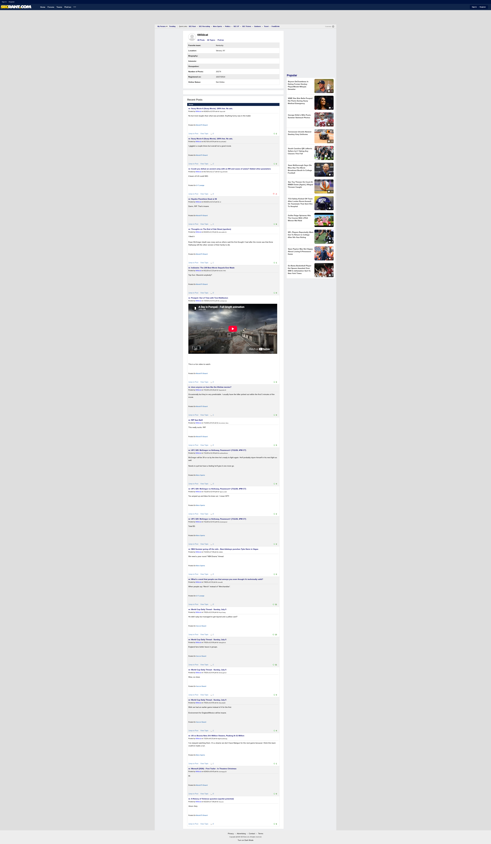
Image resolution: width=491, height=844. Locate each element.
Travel (266, 26)
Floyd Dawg (222, 612)
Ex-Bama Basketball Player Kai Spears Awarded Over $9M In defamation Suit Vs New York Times (299, 269)
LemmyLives (223, 301)
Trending (172, 26)
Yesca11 (221, 801)
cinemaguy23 (223, 771)
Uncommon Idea (223, 423)
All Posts (201, 40)
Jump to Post (193, 134)
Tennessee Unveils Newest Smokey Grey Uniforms (299, 133)
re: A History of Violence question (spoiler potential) (211, 799)
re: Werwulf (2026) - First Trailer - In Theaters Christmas (212, 769)
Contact (252, 833)
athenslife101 (223, 232)
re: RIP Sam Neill (195, 420)
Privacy (231, 833)
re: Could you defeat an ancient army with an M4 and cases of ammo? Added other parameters (229, 169)
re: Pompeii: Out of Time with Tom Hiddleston (208, 298)
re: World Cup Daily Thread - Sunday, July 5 (207, 609)
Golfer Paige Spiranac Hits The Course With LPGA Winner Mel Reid (299, 218)
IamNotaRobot (223, 453)
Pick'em (67, 7)
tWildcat (198, 111)
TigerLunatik (223, 491)
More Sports (217, 26)
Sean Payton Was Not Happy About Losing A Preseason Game (300, 251)
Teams (59, 7)
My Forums (162, 26)
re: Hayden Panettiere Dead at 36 (202, 199)
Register (12, 2)
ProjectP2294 (223, 172)
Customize (328, 26)
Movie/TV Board (202, 125)
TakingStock (222, 642)
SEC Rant (192, 26)
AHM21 (221, 552)
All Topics (211, 40)
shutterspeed (223, 522)
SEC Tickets (246, 26)
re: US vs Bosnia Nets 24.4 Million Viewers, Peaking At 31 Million (216, 736)
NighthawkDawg (222, 738)
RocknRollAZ (222, 141)
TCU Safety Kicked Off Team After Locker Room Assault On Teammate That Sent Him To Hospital (300, 202)
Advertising (241, 833)
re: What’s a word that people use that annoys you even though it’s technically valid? (225, 579)
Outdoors (257, 26)
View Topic (204, 134)
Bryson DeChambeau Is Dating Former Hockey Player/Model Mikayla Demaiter (298, 85)
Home (42, 7)
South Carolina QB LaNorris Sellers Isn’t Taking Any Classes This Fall (300, 151)
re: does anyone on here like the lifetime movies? (209, 387)
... (74, 6)
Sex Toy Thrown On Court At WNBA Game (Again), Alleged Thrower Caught (300, 184)
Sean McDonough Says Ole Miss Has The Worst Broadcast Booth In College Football (300, 169)
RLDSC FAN (222, 270)
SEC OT (236, 26)
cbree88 (220, 582)
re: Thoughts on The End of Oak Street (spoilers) (209, 229)
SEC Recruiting (204, 26)
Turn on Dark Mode (245, 840)
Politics (227, 26)
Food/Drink (276, 26)
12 (220, 202)
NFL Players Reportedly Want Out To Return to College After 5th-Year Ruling (300, 234)
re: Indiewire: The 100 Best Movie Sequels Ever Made (211, 268)
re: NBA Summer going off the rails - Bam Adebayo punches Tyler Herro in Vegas (223, 549)
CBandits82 (222, 703)
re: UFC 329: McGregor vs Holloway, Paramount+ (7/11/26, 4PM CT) (217, 450)
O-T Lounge (200, 185)
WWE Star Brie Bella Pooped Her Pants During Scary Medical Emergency (300, 100)
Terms (260, 833)
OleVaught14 (222, 672)
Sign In (4, 2)
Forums (51, 7)
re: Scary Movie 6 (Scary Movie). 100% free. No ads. (210, 108)
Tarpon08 (222, 111)
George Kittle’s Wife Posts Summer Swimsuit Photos (299, 116)
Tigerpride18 (222, 390)
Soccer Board (201, 626)
